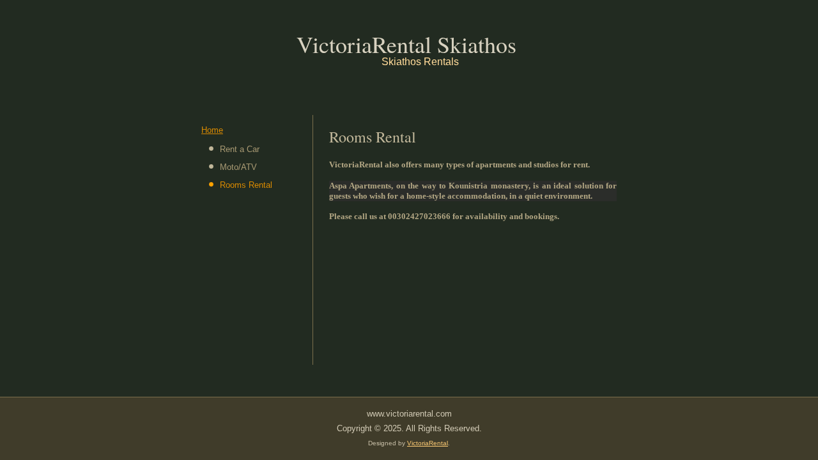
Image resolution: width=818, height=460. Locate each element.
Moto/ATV (238, 167)
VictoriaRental (427, 443)
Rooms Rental (246, 185)
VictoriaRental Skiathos (406, 44)
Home (212, 130)
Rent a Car (239, 149)
